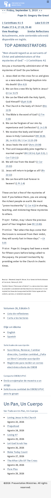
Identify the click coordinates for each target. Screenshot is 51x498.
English (11, 332)
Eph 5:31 (40, 153)
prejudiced (13, 426)
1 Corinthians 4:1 (36, 60)
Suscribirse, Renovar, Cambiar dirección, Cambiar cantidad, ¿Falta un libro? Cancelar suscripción (26, 354)
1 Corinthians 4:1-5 (12, 22)
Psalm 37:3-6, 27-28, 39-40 (17, 27)
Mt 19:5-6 (30, 153)
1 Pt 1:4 (20, 183)
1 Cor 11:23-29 (28, 140)
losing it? (12, 434)
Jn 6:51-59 (14, 140)
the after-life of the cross (22, 460)
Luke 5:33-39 (42, 22)
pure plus (12, 469)
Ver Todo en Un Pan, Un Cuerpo (21, 410)
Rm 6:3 (22, 84)
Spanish (11, 336)
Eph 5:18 (26, 101)
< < (4, 10)
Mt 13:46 (36, 224)
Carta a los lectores (17, 317)
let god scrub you (17, 443)
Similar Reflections (38, 31)
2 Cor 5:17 (12, 93)
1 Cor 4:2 (30, 205)
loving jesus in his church (21, 417)
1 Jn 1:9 (42, 127)
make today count (17, 451)
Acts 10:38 (35, 144)
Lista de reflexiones (18, 313)
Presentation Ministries (18, 4)
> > (40, 10)
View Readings (10, 31)
